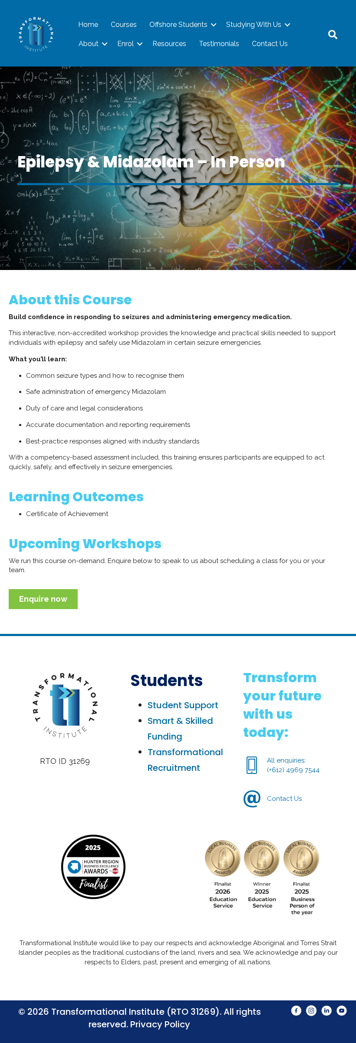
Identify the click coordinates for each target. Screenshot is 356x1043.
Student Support (183, 705)
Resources (169, 44)
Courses (124, 24)
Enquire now (43, 598)
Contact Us (270, 44)
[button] (214, 24)
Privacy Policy (160, 1024)
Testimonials (219, 44)
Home (88, 24)
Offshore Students (178, 24)
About (89, 44)
